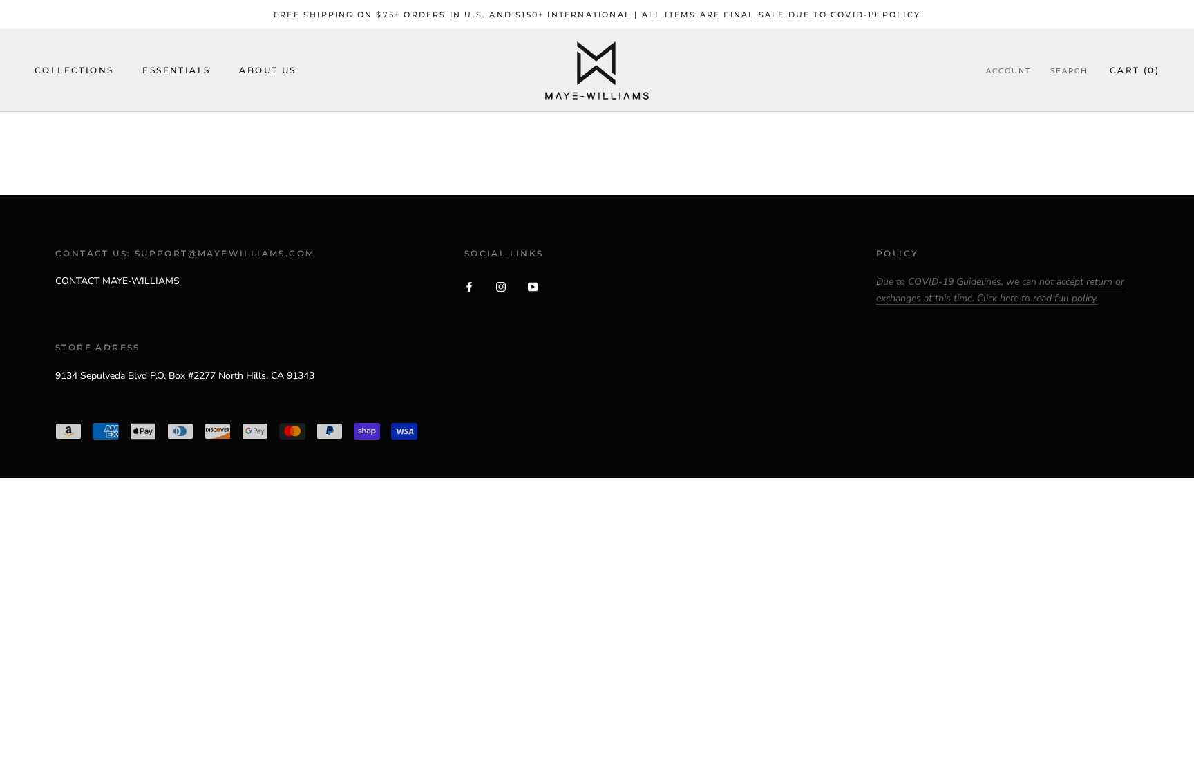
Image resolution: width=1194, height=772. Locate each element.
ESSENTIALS (176, 70)
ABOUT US (267, 70)
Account (1008, 70)
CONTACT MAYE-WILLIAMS (117, 281)
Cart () (1134, 70)
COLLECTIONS (74, 70)
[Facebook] (469, 286)
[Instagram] (501, 286)
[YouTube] (533, 286)
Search (1069, 70)
